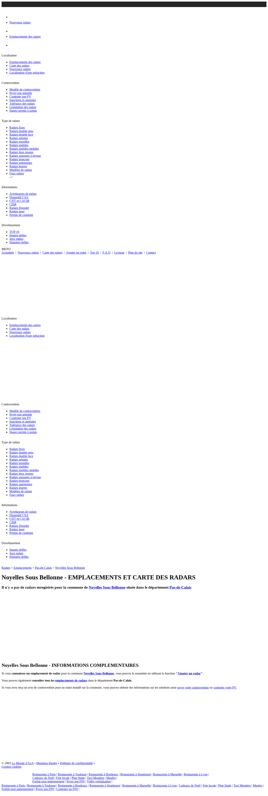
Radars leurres (18, 166)
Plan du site (135, 252)
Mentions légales (46, 763)
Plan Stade (78, 778)
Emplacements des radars (25, 62)
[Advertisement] (134, 283)
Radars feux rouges (21, 152)
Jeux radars (16, 239)
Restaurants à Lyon (196, 774)
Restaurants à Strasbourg (135, 774)
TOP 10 (14, 231)
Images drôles (17, 235)
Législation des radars (22, 107)
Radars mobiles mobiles (24, 148)
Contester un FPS (67, 789)
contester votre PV (224, 687)
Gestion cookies (11, 766)
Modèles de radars (20, 170)
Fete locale (62, 778)
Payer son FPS (76, 781)
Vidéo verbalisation (99, 781)
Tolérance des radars (22, 103)
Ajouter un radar (76, 252)
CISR (12, 204)
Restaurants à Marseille (167, 774)
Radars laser (17, 211)
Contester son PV (20, 96)
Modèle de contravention (24, 89)
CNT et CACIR (19, 200)
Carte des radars (19, 65)
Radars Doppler (19, 208)
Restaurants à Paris (44, 774)
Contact (151, 252)
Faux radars (16, 173)
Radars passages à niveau (25, 155)
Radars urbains (18, 138)
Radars (6, 567)
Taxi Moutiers (95, 778)
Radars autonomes (20, 162)
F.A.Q (106, 252)
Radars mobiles (18, 145)
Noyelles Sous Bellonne (70, 567)
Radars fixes (17, 127)
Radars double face (21, 134)
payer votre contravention (193, 687)
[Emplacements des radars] (12, 31)
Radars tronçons (19, 159)
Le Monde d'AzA (23, 763)
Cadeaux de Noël (43, 778)
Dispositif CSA (18, 197)
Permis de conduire (21, 215)
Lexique (119, 252)
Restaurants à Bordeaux (103, 774)
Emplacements (23, 567)
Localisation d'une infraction (27, 72)
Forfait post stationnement (48, 781)
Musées (111, 778)
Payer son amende (20, 93)
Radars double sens (21, 131)
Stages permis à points (23, 110)
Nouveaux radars (20, 69)
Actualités (8, 252)
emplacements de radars (71, 680)
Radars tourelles (19, 141)
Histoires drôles (19, 242)
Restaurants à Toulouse (72, 774)
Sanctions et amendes (22, 100)
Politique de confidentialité (76, 763)
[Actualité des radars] (19, 45)
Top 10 (94, 252)
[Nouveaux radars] (12, 17)
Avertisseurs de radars (22, 193)
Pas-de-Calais (43, 567)
